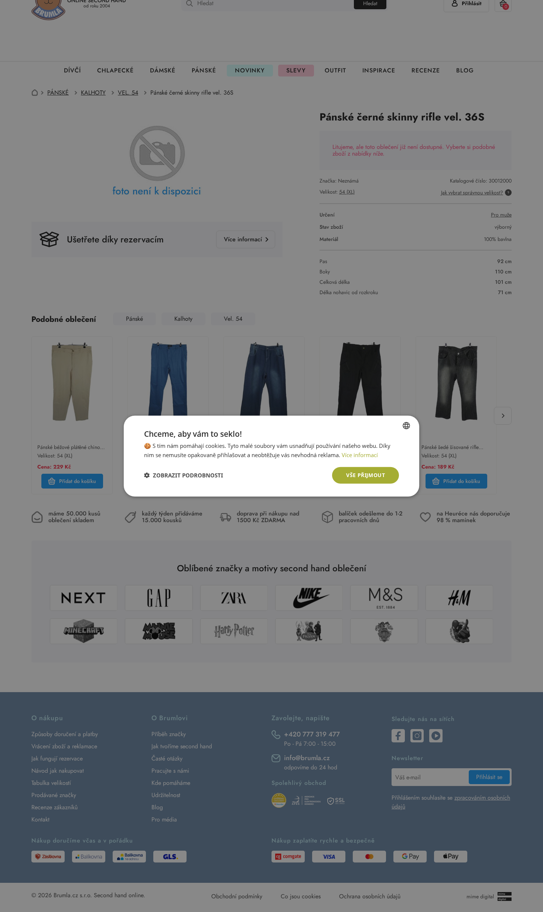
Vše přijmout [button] (365, 475)
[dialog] (271, 456)
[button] (183, 475)
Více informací (360, 455)
